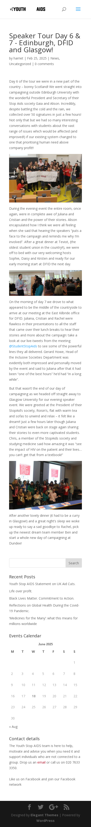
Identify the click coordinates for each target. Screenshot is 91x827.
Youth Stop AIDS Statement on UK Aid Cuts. (42, 584)
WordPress (45, 820)
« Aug (13, 726)
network (15, 784)
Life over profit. (20, 591)
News (54, 58)
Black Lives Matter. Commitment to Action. (41, 598)
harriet (18, 58)
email (41, 762)
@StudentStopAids (23, 346)
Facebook (33, 779)
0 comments (44, 64)
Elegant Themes (44, 815)
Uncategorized (20, 64)
